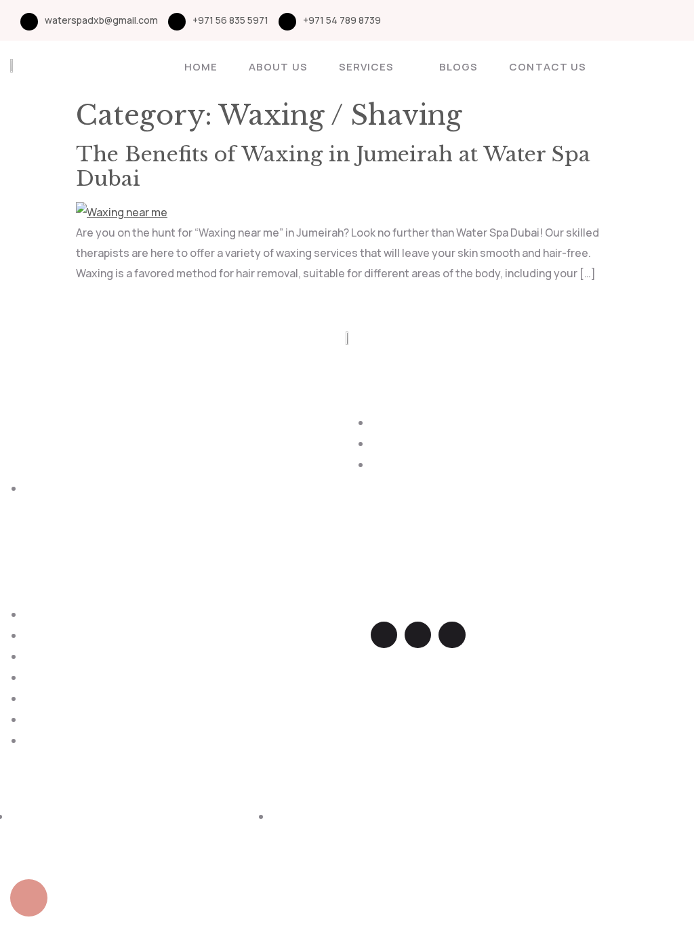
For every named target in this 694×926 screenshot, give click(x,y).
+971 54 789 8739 (342, 20)
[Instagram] (655, 20)
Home (201, 67)
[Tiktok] (679, 20)
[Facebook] (631, 20)
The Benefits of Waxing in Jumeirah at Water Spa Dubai (333, 166)
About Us (278, 67)
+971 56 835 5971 (230, 20)
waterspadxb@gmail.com (101, 20)
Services (366, 67)
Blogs (458, 67)
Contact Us (547, 67)
